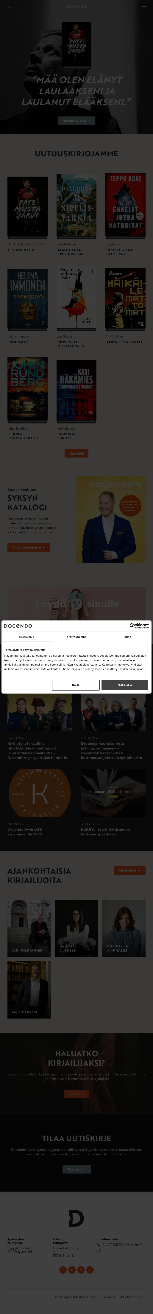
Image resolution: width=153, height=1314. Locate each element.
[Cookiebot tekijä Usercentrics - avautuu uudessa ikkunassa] (132, 626)
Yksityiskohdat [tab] (76, 636)
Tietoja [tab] (126, 636)
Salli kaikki (125, 685)
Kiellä (75, 685)
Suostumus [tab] (26, 636)
